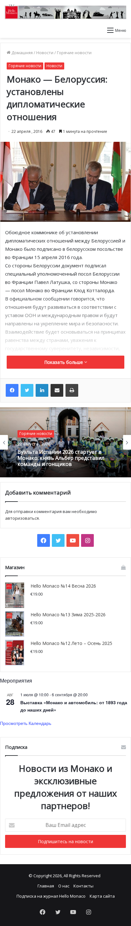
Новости (44, 52)
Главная (46, 886)
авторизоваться (22, 518)
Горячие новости (74, 52)
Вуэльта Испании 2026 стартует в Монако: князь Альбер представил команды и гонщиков (60, 458)
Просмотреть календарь (25, 723)
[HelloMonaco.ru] (65, 11)
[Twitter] (27, 390)
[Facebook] (12, 390)
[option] (65, 442)
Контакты (83, 886)
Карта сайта (102, 896)
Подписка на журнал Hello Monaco (51, 896)
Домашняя (21, 52)
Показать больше (64, 362)
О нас (63, 886)
